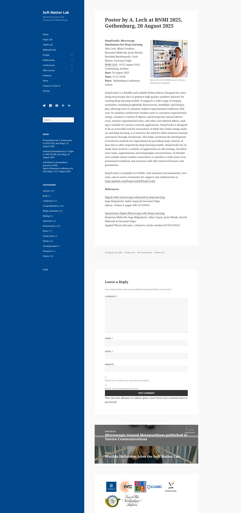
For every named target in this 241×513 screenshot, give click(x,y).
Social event (48, 236)
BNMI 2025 (111, 64)
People (46, 55)
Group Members (50, 206)
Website (109, 364)
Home (46, 34)
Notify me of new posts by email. (121, 388)
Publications (49, 60)
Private (46, 91)
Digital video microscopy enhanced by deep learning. (135, 197)
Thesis (46, 241)
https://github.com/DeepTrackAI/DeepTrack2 (130, 181)
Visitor (46, 256)
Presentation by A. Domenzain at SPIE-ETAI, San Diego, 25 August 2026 (57, 143)
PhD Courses (49, 70)
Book (45, 196)
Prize (45, 231)
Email (109, 351)
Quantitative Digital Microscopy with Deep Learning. (135, 213)
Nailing (46, 216)
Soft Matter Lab (56, 12)
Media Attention (50, 211)
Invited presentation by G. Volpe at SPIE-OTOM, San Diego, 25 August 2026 (58, 154)
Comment (111, 296)
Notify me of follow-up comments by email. (127, 380)
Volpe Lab (47, 39)
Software (47, 75)
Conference (48, 201)
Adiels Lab (48, 44)
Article (46, 190)
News (45, 80)
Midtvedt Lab (49, 49)
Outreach (47, 221)
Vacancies (47, 251)
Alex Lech (131, 252)
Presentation (49, 226)
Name (109, 338)
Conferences (49, 65)
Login (45, 269)
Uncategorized (50, 246)
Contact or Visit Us (51, 85)
